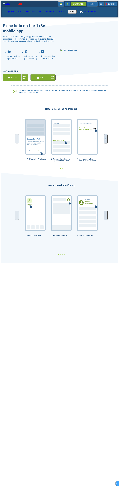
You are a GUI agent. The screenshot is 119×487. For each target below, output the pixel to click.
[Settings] (102, 4)
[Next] (106, 138)
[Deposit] (67, 4)
